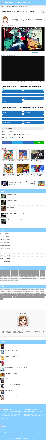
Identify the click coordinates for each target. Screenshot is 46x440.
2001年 (6, 278)
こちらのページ (35, 52)
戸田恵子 (4, 289)
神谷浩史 (7, 291)
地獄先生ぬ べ (8, 345)
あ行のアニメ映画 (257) (5, 233)
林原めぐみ (39, 289)
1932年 (6, 271)
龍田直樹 (4, 296)
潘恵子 (23, 296)
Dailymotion (27, 112)
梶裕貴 (17, 289)
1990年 (22, 276)
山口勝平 (17, 291)
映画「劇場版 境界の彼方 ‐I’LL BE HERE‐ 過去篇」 (16, 367)
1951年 (12, 272)
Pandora (4, 115)
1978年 (35, 274)
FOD (25, 98)
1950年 (9, 272)
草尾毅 (32, 293)
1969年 (12, 274)
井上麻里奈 (22, 295)
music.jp (26, 95)
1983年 (4, 276)
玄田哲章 (31, 296)
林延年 (14, 280)
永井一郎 (17, 296)
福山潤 (24, 291)
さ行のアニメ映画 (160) (5, 239)
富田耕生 (35, 293)
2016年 (1, 280)
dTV (25, 91)
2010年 (30, 278)
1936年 (17, 271)
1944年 (38, 271)
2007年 (22, 278)
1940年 (27, 271)
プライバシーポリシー (6, 432)
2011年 (33, 278)
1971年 (17, 274)
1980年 (41, 274)
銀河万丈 (20, 296)
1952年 (14, 272)
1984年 (6, 276)
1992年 (27, 276)
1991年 (25, 276)
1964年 (43, 272)
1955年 (22, 272)
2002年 (9, 278)
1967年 (6, 274)
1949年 (6, 272)
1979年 (38, 274)
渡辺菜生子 (42, 296)
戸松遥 (21, 293)
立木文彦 (1, 295)
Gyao (25, 115)
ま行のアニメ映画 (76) (5, 252)
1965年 (1, 274)
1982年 (1, 276)
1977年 (33, 274)
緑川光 (16, 295)
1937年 (20, 271)
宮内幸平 (18, 295)
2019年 (9, 280)
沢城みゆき (20, 289)
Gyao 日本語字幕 (27, 122)
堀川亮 (38, 295)
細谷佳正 (32, 295)
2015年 (43, 278)
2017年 (4, 280)
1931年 (4, 271)
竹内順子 (29, 293)
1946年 (43, 271)
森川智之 (10, 296)
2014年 (41, 278)
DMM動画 (5, 101)
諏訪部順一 (17, 293)
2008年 (25, 278)
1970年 (14, 274)
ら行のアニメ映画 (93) (5, 258)
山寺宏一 (14, 289)
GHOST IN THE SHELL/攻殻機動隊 (12, 384)
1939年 (25, 271)
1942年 (33, 271)
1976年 (30, 274)
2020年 (12, 280)
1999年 (1, 278)
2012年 (35, 278)
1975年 (27, 274)
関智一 (7, 293)
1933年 (9, 271)
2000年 (4, 278)
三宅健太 (44, 295)
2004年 (14, 278)
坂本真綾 (26, 291)
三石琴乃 (35, 295)
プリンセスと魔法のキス (10, 390)
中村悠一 (13, 295)
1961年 (35, 272)
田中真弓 (10, 289)
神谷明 (27, 289)
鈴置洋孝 (7, 296)
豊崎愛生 (1, 298)
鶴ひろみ (42, 289)
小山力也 (36, 291)
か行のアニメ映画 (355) (5, 236)
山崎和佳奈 (13, 291)
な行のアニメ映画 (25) (5, 245)
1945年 (41, 271)
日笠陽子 (4, 293)
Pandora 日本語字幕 (6, 122)
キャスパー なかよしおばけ (11, 362)
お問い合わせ (4, 429)
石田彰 (10, 295)
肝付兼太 (28, 296)
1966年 (4, 274)
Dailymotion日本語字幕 (27, 119)
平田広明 (39, 291)
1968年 (9, 274)
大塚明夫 (23, 293)
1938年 (22, 271)
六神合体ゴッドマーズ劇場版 (11, 373)
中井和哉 (29, 289)
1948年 (4, 272)
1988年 (17, 276)
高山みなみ (24, 289)
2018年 (6, 280)
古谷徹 (1, 291)
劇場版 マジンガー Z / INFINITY (12, 379)
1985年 (9, 276)
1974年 (25, 274)
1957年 (27, 272)
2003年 (12, 278)
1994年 (33, 276)
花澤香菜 (1, 293)
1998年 (43, 276)
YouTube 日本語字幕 (6, 119)
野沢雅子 (7, 289)
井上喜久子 (29, 295)
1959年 (30, 272)
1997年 (41, 276)
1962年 (38, 272)
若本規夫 (41, 295)
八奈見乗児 (30, 291)
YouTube (4, 112)
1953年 (17, 272)
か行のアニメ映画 (6, 14)
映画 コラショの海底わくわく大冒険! (13, 350)
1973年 (22, 274)
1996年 (38, 276)
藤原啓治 (42, 293)
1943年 (35, 271)
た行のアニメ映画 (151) (5, 242)
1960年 (33, 272)
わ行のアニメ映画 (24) (5, 261)
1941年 (30, 271)
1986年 (12, 276)
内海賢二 (14, 293)
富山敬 (34, 296)
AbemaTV (5, 98)
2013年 (38, 278)
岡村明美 (33, 291)
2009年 (27, 278)
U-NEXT (4, 91)
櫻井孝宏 (32, 289)
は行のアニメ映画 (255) (5, 249)
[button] (45, 305)
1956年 (25, 272)
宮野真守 (4, 291)
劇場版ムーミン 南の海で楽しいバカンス (13, 356)
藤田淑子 (7, 295)
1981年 (43, 274)
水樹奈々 (4, 295)
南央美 (39, 296)
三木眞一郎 (10, 293)
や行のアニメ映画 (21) (5, 255)
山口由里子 (38, 293)
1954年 (20, 272)
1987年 (14, 276)
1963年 (41, 272)
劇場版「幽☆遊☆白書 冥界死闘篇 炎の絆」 (14, 396)
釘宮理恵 (35, 289)
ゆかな (25, 296)
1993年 (30, 276)
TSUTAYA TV (5, 95)
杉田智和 (36, 296)
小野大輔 (10, 291)
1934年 (12, 271)
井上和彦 (1, 296)
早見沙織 (25, 295)
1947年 (1, 272)
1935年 (14, 271)
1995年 (35, 276)
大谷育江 (42, 291)
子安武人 (26, 293)
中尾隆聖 (1, 289)
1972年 (20, 274)
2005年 (17, 278)
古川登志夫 (20, 291)
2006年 (20, 278)
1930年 (1, 271)
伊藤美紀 (14, 296)
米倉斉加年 (17, 280)
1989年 (20, 276)
